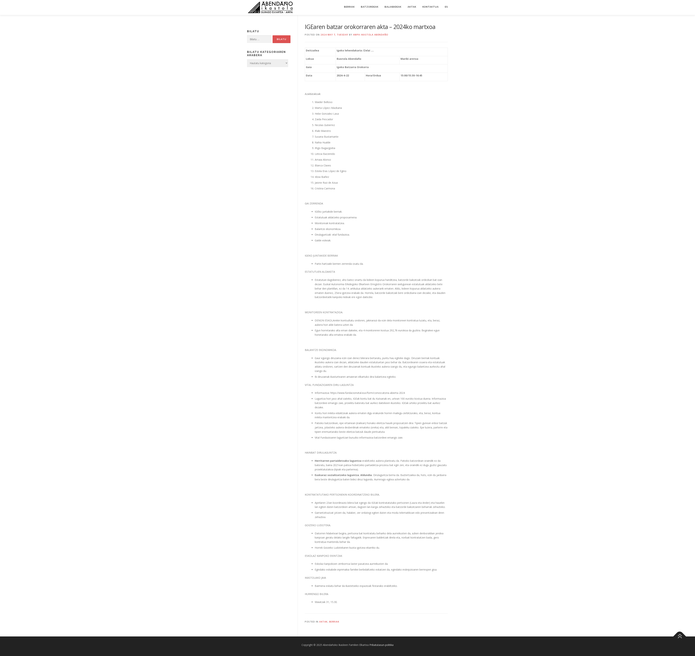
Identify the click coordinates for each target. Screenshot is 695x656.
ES (446, 6)
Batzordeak (369, 6)
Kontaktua (430, 6)
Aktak (412, 6)
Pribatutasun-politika (381, 645)
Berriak (349, 6)
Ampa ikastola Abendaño (370, 34)
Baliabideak (393, 6)
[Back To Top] (679, 636)
